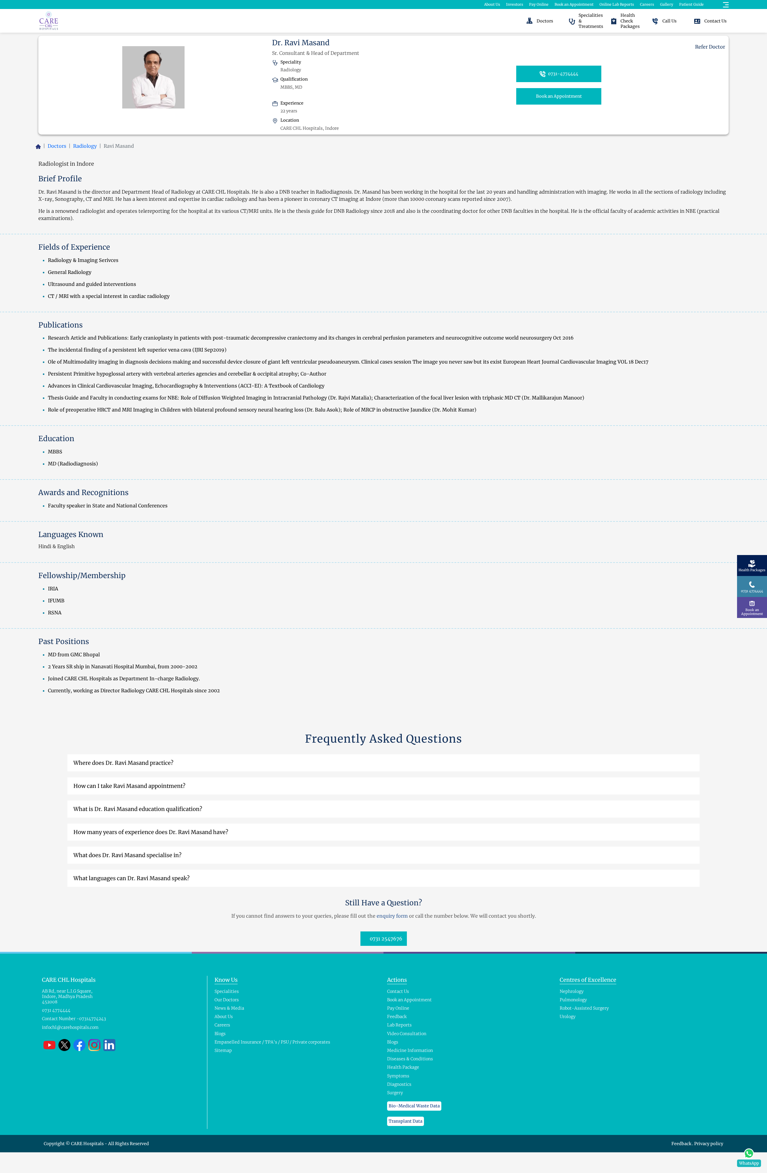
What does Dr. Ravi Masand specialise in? (127, 855)
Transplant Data (405, 1121)
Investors (514, 4)
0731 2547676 (385, 939)
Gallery (666, 4)
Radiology (85, 146)
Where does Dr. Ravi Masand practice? (123, 762)
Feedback (681, 1143)
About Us (492, 4)
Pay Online (539, 4)
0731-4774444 (562, 73)
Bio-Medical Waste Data (414, 1106)
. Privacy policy (707, 1143)
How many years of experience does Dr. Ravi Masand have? (150, 832)
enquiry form (392, 916)
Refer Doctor (709, 47)
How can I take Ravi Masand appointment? (129, 785)
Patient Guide (691, 4)
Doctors (57, 146)
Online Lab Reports (617, 4)
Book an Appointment (574, 4)
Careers (647, 4)
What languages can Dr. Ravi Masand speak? (131, 878)
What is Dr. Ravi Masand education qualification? (137, 809)
